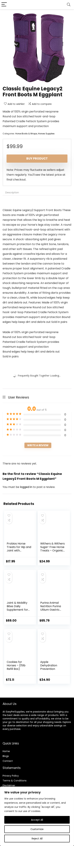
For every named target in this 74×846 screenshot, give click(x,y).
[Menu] (4, 4)
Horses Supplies (46, 133)
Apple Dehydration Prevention (48, 665)
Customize (37, 829)
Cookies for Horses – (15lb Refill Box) (16, 665)
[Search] (69, 4)
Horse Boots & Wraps (26, 133)
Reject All (37, 838)
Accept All (37, 820)
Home (6, 751)
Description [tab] (12, 192)
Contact (8, 761)
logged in (26, 487)
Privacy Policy (11, 775)
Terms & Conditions (15, 780)
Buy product (37, 158)
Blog (5, 756)
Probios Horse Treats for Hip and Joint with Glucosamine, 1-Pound (19, 550)
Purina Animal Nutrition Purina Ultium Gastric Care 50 (50, 608)
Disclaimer (9, 785)
